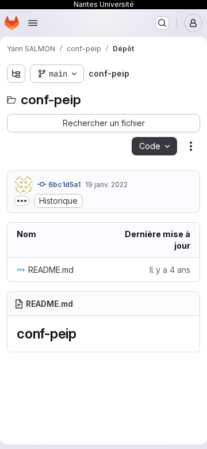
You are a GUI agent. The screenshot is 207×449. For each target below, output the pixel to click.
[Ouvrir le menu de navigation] (33, 23)
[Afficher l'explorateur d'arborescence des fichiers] (16, 73)
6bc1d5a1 (63, 184)
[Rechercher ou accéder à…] (162, 23)
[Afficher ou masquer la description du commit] (21, 201)
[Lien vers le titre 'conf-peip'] (83, 333)
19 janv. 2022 (106, 184)
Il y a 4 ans (170, 270)
